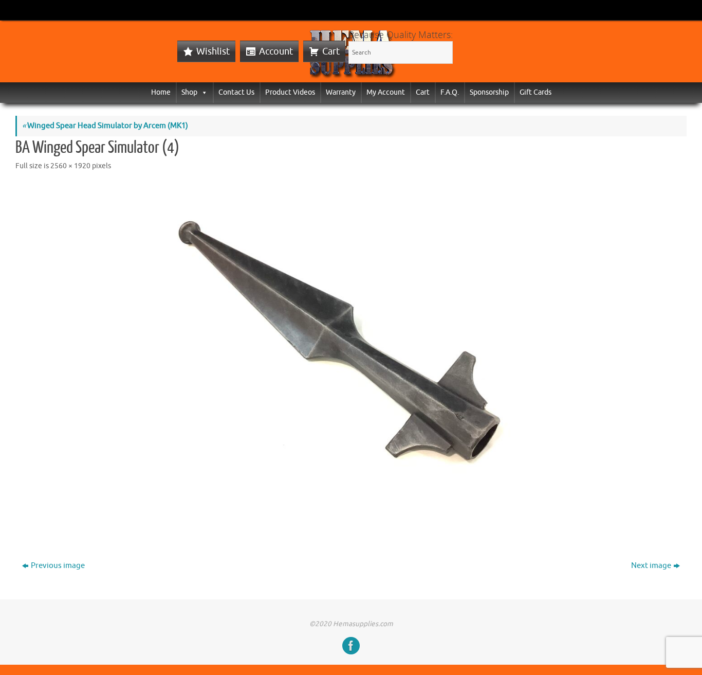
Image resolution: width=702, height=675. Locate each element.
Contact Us (236, 92)
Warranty (341, 92)
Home (161, 92)
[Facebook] (351, 645)
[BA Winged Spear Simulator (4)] (351, 357)
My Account (385, 92)
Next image (651, 566)
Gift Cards (535, 92)
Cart (331, 51)
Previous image (58, 566)
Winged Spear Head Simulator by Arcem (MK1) (105, 126)
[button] (202, 92)
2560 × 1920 (70, 166)
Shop (189, 92)
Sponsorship (489, 92)
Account (276, 51)
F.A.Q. (449, 92)
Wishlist (213, 51)
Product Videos (290, 92)
